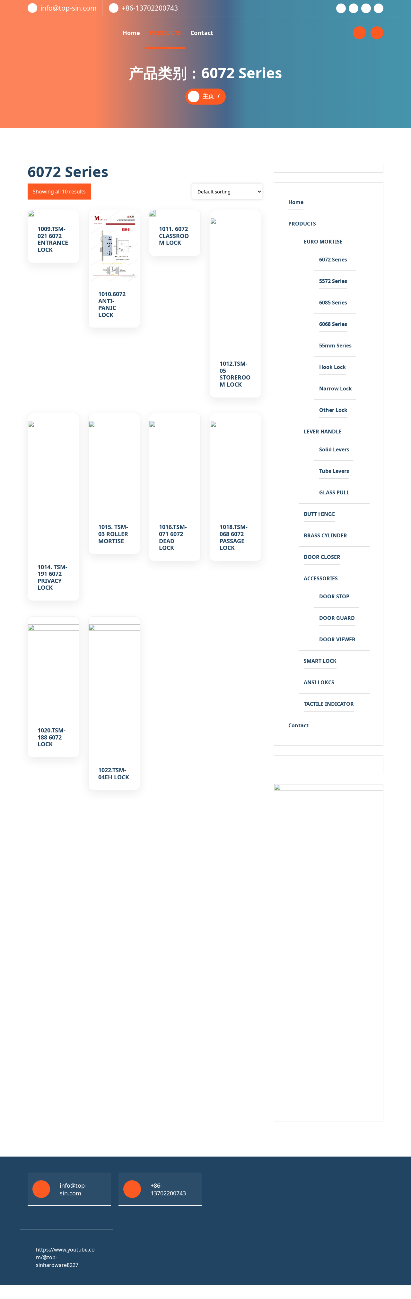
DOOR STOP (334, 596)
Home (131, 33)
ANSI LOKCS (319, 682)
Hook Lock (332, 367)
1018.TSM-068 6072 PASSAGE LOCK (234, 537)
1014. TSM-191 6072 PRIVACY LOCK (52, 577)
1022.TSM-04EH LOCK (113, 774)
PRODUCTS (165, 33)
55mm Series (335, 345)
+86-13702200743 (150, 8)
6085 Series (333, 302)
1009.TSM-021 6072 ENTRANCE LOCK (53, 239)
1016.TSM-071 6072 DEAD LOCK (173, 537)
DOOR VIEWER (337, 639)
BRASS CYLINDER (325, 535)
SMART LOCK (320, 660)
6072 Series (333, 259)
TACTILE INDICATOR (329, 703)
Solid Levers (334, 449)
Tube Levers (334, 470)
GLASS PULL (334, 492)
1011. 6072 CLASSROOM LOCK (174, 236)
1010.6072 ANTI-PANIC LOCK (112, 304)
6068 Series (333, 324)
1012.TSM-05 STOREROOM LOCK (235, 374)
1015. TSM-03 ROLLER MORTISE (113, 534)
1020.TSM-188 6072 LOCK (52, 737)
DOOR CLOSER (322, 556)
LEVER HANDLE (323, 431)
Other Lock (333, 410)
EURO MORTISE (323, 241)
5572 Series (333, 281)
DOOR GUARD (337, 617)
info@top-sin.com (68, 8)
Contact (202, 33)
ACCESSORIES (321, 578)
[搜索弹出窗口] (359, 32)
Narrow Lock (335, 388)
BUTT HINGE (319, 513)
